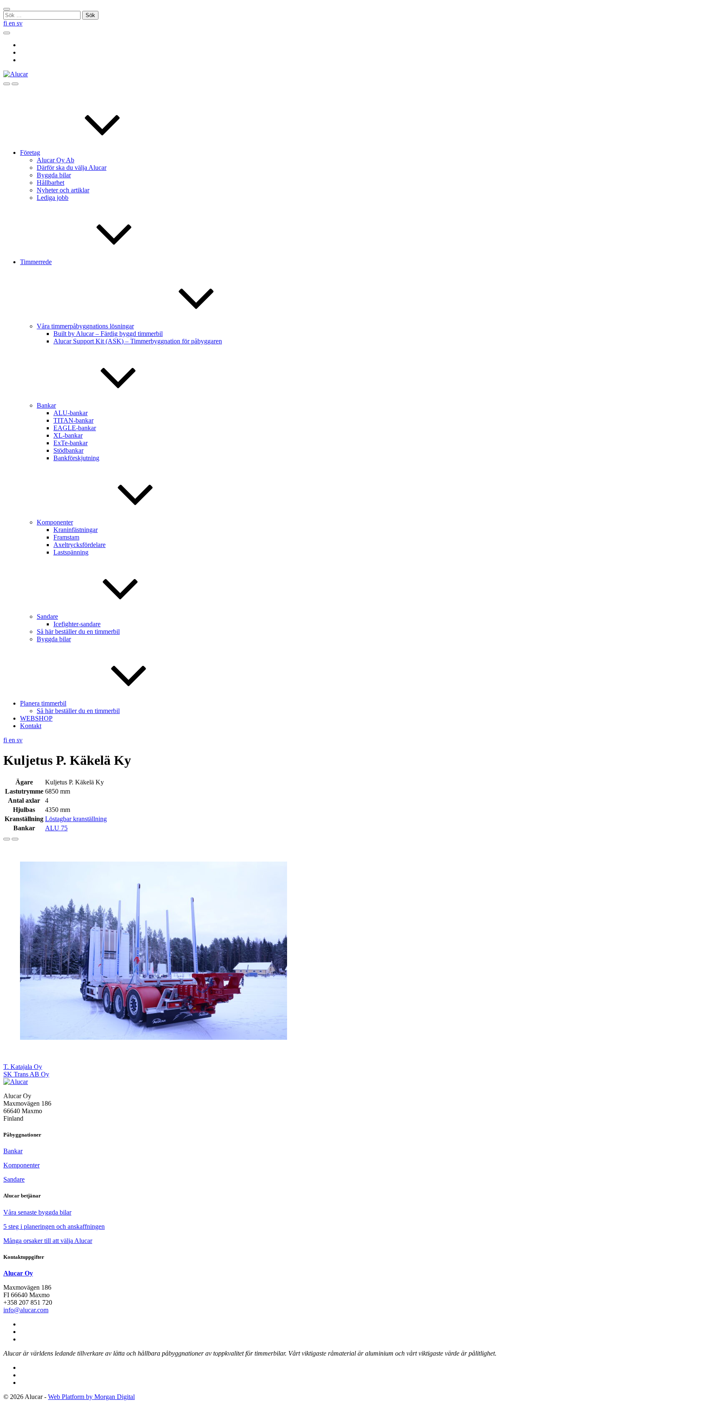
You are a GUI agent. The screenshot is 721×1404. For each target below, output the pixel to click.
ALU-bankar (70, 412)
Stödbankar (68, 450)
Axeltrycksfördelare (79, 544)
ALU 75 (56, 828)
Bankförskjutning (76, 457)
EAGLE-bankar (74, 427)
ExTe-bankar (70, 442)
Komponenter (55, 522)
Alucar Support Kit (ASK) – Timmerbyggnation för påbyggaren (137, 341)
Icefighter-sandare (77, 624)
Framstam (66, 537)
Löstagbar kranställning (76, 818)
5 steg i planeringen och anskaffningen (54, 1226)
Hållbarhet (50, 182)
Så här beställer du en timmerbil (78, 631)
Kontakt (30, 725)
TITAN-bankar (73, 420)
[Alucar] (15, 1081)
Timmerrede (36, 261)
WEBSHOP (36, 718)
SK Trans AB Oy (26, 1074)
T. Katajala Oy (22, 1066)
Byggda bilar (54, 175)
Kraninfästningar (75, 529)
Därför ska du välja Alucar (71, 167)
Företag (30, 152)
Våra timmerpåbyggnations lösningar (85, 326)
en (13, 23)
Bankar (46, 405)
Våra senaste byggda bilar (37, 1212)
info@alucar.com (25, 1309)
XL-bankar (68, 435)
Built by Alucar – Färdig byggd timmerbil (108, 333)
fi (6, 23)
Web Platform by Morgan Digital (91, 1396)
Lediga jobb (52, 197)
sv (20, 23)
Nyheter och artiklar (63, 190)
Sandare (47, 616)
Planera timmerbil (43, 703)
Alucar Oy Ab (55, 160)
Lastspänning (70, 552)
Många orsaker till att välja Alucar (47, 1240)
